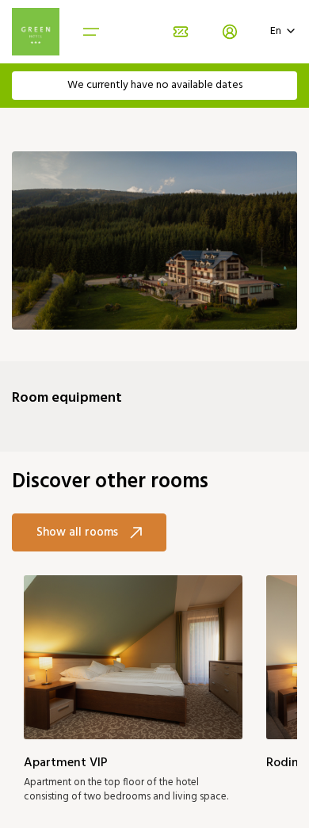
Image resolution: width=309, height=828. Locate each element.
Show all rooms (77, 532)
